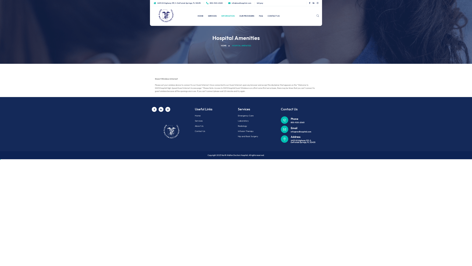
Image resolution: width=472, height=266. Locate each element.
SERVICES (212, 16)
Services (199, 120)
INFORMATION (228, 16)
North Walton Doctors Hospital (234, 155)
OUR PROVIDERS (246, 16)
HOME (200, 16)
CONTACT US (274, 16)
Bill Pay (260, 3)
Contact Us (200, 131)
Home (224, 45)
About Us (199, 126)
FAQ (261, 16)
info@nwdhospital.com (241, 3)
